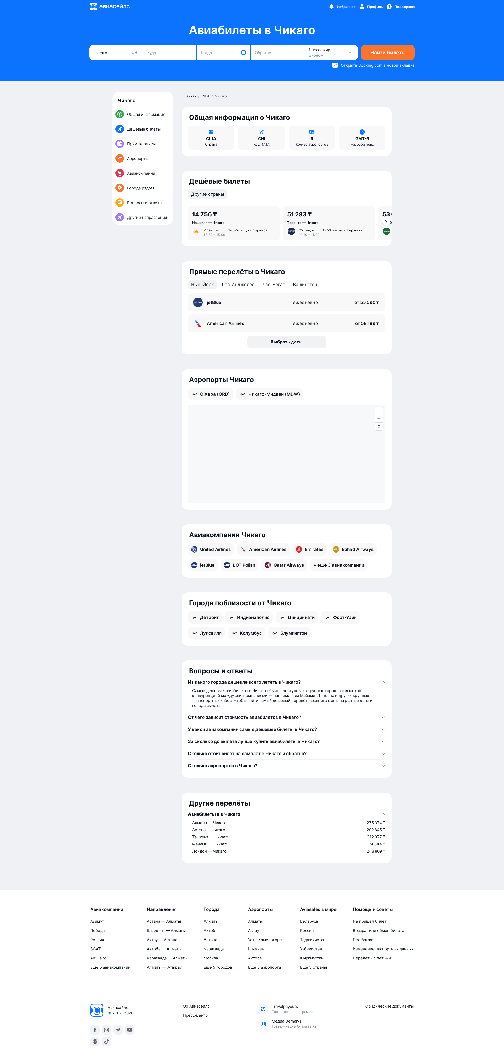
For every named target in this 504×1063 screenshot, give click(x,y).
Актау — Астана (162, 939)
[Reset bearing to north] (379, 426)
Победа (97, 930)
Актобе (211, 930)
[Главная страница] (109, 6)
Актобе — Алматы (164, 948)
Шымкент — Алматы (166, 930)
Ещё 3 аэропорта (264, 967)
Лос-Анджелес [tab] (238, 284)
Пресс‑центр (195, 1015)
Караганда (214, 948)
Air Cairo (98, 958)
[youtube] (130, 1030)
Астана (210, 939)
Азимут (97, 921)
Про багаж (363, 939)
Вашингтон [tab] (305, 284)
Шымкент (257, 948)
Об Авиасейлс (196, 1006)
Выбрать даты (287, 342)
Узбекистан (311, 948)
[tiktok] (106, 1041)
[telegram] (118, 1030)
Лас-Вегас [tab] (273, 284)
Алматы (211, 921)
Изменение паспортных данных (383, 948)
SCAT (95, 948)
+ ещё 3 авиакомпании (338, 565)
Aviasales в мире (318, 909)
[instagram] (106, 1030)
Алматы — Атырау (164, 967)
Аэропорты (260, 909)
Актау (253, 930)
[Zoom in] (379, 411)
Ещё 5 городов (218, 967)
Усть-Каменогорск (266, 939)
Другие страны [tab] (207, 194)
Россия (97, 939)
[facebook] (95, 1030)
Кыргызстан (311, 958)
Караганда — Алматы (167, 958)
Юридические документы (389, 1006)
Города (212, 909)
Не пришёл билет (370, 921)
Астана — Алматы (164, 921)
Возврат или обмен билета (378, 930)
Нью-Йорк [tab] (202, 284)
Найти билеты (388, 53)
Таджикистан (313, 939)
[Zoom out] (379, 418)
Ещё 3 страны (313, 967)
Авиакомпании (106, 909)
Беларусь (309, 921)
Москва (211, 958)
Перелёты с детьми (372, 958)
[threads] (95, 1041)
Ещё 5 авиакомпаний (110, 967)
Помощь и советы (373, 909)
